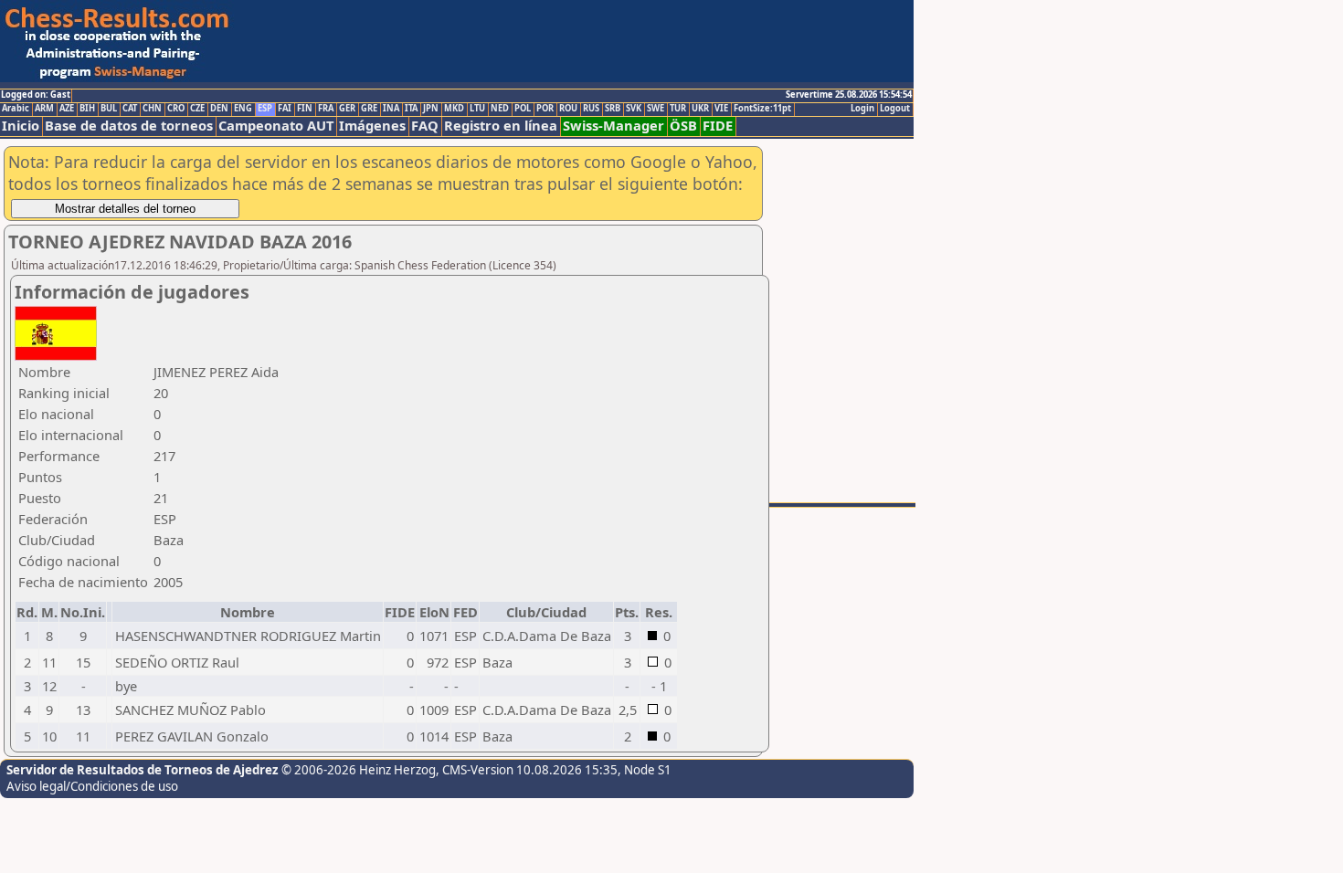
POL (522, 108)
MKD (454, 108)
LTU (477, 108)
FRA (325, 108)
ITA (411, 108)
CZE (197, 108)
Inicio (20, 125)
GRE (369, 108)
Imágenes (372, 125)
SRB (612, 108)
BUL (108, 108)
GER (347, 108)
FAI (284, 108)
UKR (700, 108)
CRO (176, 108)
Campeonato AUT (275, 125)
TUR (678, 108)
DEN (219, 108)
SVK (633, 108)
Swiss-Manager (613, 125)
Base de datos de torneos (129, 125)
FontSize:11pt (762, 108)
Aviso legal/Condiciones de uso (92, 786)
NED (500, 108)
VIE (721, 108)
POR (545, 108)
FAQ (425, 125)
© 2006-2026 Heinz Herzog (358, 770)
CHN (152, 108)
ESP (265, 108)
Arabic (15, 108)
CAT (129, 108)
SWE (655, 108)
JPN (431, 108)
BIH (87, 108)
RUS (591, 108)
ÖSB (683, 125)
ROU (568, 108)
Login (862, 108)
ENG (243, 108)
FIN (304, 108)
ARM (44, 108)
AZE (66, 108)
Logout (895, 108)
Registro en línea (500, 125)
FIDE (718, 125)
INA (391, 108)
